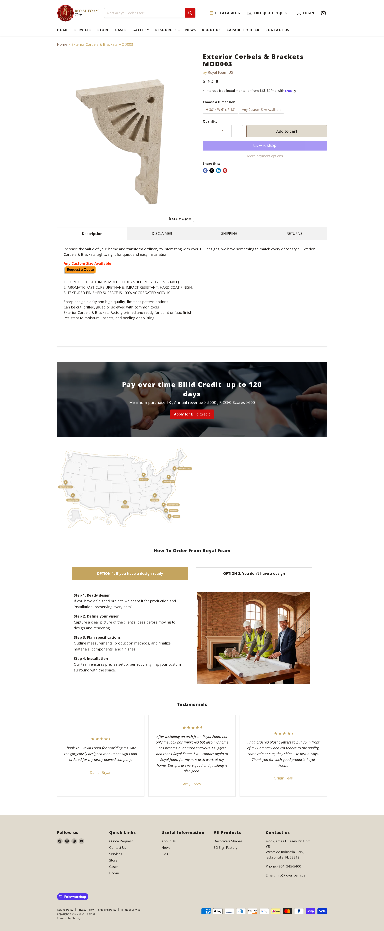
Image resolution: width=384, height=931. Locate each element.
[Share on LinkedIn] (218, 170)
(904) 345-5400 (289, 866)
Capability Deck (243, 30)
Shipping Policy (107, 909)
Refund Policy (65, 909)
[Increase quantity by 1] (237, 131)
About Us (211, 30)
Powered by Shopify (69, 918)
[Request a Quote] (80, 273)
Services (82, 30)
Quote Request (89, 679)
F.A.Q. (165, 854)
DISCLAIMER (162, 233)
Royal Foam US (220, 72)
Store (103, 30)
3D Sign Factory (226, 847)
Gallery (140, 30)
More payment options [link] (265, 156)
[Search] (190, 13)
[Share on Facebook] (205, 170)
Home (62, 30)
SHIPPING (229, 233)
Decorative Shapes (228, 841)
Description (92, 233)
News (190, 30)
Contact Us (277, 30)
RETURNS (294, 233)
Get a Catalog (227, 13)
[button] (306, 13)
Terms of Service (130, 909)
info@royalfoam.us (290, 875)
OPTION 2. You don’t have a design (254, 573)
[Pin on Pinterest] (225, 170)
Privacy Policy (86, 909)
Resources (166, 30)
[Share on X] (211, 170)
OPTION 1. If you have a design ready (130, 573)
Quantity (210, 121)
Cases (120, 30)
